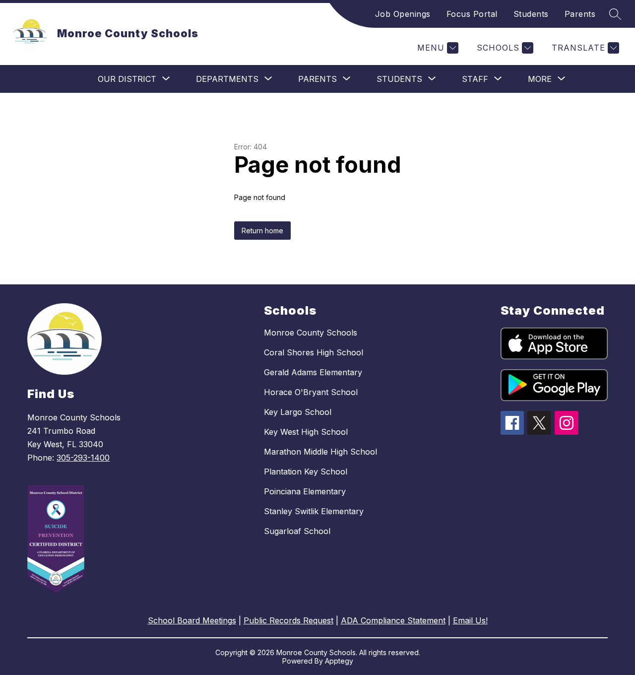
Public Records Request (288, 620)
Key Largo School (297, 412)
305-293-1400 (83, 458)
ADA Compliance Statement (393, 620)
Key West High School (306, 432)
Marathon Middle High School (320, 452)
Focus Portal (472, 14)
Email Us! (470, 620)
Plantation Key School (305, 471)
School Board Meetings (192, 620)
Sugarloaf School (297, 531)
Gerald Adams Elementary (313, 372)
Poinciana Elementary (305, 491)
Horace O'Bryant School (311, 392)
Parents (580, 14)
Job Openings (403, 14)
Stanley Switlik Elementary (314, 511)
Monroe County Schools (310, 333)
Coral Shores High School (313, 352)
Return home (262, 230)
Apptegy (339, 661)
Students (531, 14)
